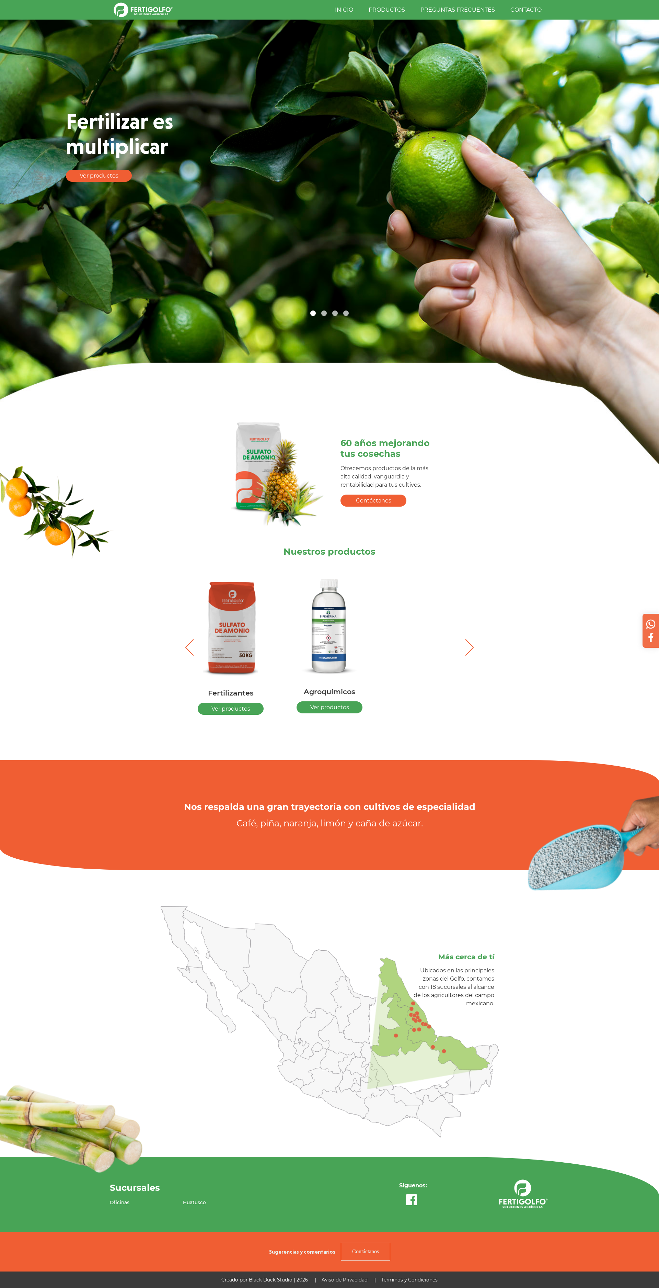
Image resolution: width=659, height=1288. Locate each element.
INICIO (344, 10)
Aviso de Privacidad (345, 1280)
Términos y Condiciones (409, 1280)
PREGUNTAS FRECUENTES (457, 10)
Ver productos (99, 175)
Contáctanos (373, 500)
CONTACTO (526, 10)
